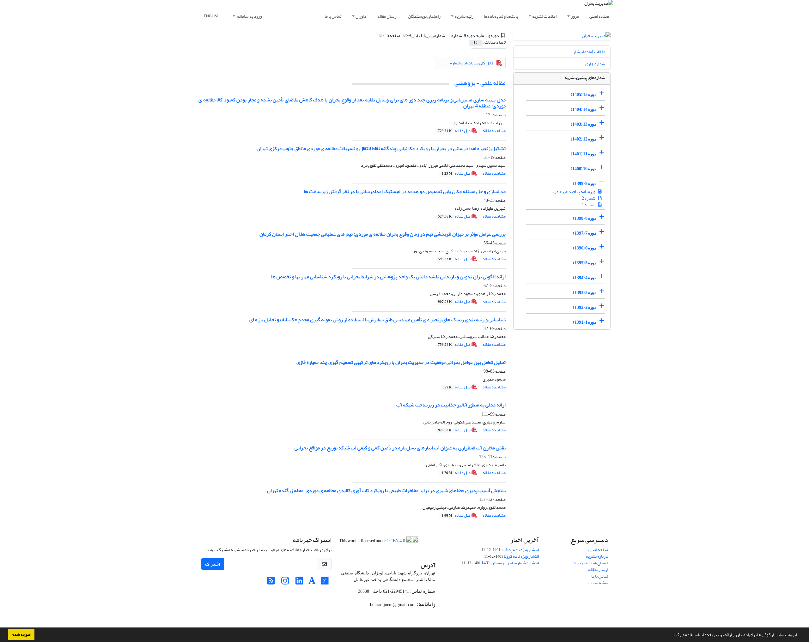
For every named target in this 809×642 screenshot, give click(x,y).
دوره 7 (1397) (584, 233)
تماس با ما (333, 16)
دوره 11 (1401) (583, 154)
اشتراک (212, 564)
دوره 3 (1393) (584, 292)
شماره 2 (589, 198)
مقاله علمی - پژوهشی (480, 83)
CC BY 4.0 (396, 541)
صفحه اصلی (599, 16)
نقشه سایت (598, 583)
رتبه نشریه (464, 16)
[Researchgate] (325, 582)
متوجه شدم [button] (21, 634)
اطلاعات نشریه (544, 16)
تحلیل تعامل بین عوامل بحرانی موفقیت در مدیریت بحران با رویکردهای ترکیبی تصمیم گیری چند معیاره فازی (401, 362)
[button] (670, 635)
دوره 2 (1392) (584, 307)
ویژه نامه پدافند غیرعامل (574, 191)
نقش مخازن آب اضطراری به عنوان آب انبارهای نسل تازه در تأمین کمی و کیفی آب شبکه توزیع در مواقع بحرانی (400, 448)
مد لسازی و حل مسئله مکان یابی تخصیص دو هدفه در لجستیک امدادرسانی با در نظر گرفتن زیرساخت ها (405, 191)
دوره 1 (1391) (584, 322)
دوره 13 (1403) (583, 124)
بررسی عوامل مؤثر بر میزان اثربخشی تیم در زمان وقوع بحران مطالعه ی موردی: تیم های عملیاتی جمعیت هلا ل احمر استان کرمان (382, 234)
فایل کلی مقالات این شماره (471, 63)
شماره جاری (595, 63)
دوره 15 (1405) (583, 94)
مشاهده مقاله (494, 130)
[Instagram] (285, 582)
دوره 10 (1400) (583, 169)
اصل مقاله (455, 130)
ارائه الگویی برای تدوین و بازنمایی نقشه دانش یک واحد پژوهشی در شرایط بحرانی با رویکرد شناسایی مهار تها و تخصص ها (388, 276)
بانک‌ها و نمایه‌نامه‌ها (501, 16)
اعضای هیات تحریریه (591, 563)
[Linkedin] (299, 582)
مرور (575, 16)
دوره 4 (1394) (584, 277)
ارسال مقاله (387, 16)
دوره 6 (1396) (584, 248)
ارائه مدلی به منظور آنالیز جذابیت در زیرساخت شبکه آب (451, 405)
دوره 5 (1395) (584, 263)
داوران (361, 16)
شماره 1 (589, 205)
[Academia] (312, 582)
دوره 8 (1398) (584, 218)
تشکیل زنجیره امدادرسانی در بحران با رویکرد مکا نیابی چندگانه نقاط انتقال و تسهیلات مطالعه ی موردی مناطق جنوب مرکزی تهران (381, 148)
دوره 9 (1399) (584, 183)
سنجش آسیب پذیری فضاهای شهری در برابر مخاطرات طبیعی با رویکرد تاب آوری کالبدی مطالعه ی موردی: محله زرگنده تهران (386, 490)
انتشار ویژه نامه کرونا (521, 556)
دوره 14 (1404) (583, 109)
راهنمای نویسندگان (424, 16)
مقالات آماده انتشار (589, 51)
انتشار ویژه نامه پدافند (520, 549)
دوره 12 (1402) (583, 139)
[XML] (374, 35)
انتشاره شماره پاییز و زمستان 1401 (510, 563)
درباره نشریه (597, 556)
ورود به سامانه (249, 16)
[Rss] (271, 582)
